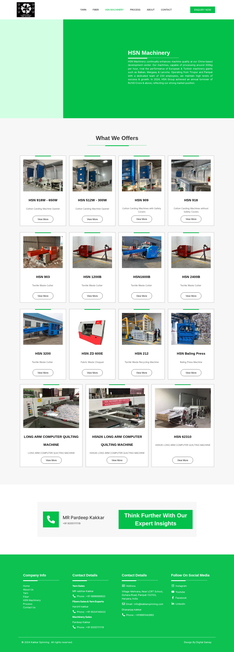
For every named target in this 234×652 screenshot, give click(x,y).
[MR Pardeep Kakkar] (51, 519)
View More (43, 219)
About (151, 9)
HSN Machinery (114, 9)
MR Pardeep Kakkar (83, 517)
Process (135, 9)
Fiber (96, 9)
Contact (166, 9)
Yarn (83, 9)
